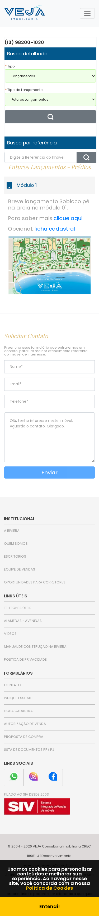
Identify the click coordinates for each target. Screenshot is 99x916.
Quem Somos (16, 543)
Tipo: (10, 66)
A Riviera (12, 530)
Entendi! (49, 906)
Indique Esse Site (19, 697)
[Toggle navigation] (87, 13)
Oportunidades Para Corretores (34, 582)
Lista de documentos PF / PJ (29, 749)
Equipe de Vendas (19, 569)
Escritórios (15, 556)
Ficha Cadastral (19, 710)
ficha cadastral (54, 228)
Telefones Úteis (17, 607)
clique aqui (68, 218)
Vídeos (10, 633)
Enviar (49, 472)
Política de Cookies (49, 888)
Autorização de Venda (25, 723)
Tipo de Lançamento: (24, 89)
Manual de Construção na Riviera (35, 646)
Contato (12, 685)
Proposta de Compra (23, 736)
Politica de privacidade (25, 659)
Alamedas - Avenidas (23, 620)
